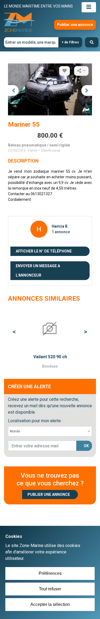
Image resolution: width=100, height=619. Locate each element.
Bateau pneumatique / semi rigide (39, 145)
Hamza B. (60, 226)
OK (86, 446)
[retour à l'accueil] (19, 22)
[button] (14, 332)
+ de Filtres (70, 42)
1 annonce (61, 232)
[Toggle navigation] (89, 7)
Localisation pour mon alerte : (35, 420)
